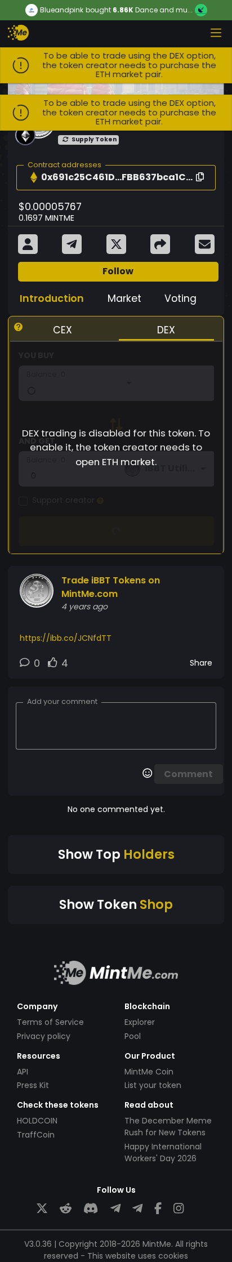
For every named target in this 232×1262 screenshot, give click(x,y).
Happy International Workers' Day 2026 (163, 1152)
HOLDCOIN (37, 1120)
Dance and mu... (164, 10)
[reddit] (66, 1209)
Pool (132, 1036)
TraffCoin (36, 1134)
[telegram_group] (115, 1209)
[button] (33, 177)
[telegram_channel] (137, 1209)
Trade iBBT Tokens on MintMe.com (110, 587)
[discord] (90, 1209)
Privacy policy (43, 1036)
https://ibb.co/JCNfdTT (65, 638)
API (22, 1071)
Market (124, 298)
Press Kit (33, 1085)
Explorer (139, 1022)
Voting (180, 298)
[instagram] (178, 1209)
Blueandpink (61, 10)
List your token (152, 1085)
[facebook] (158, 1209)
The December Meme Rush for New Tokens (168, 1126)
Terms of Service (50, 1022)
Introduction (52, 298)
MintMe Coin (148, 1071)
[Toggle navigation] (215, 32)
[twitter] (42, 1209)
